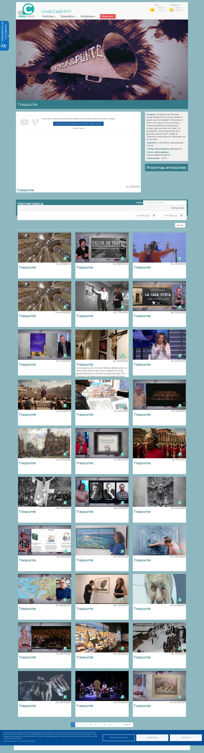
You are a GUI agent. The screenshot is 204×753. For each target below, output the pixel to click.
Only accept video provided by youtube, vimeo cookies (78, 124)
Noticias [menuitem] (48, 16)
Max (160, 215)
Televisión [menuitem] (67, 16)
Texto (139, 202)
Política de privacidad (10, 741)
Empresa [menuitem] (87, 16)
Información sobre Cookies (26, 741)
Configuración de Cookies (118, 737)
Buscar (180, 225)
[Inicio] (27, 10)
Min (132, 215)
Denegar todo (152, 737)
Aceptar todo (186, 737)
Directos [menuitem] (107, 16)
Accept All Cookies (78, 128)
